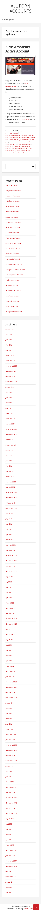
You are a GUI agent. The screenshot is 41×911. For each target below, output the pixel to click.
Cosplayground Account (13, 264)
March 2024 (9, 477)
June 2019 (8, 777)
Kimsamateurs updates (12, 151)
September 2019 (11, 761)
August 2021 (9, 640)
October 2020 (10, 692)
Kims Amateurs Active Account (17, 48)
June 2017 (8, 892)
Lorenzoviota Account (13, 196)
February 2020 (10, 734)
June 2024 (8, 461)
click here (25, 119)
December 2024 (11, 429)
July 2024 (8, 455)
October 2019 (10, 756)
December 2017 (11, 861)
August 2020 (9, 703)
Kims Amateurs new (11, 137)
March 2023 (9, 540)
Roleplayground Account (14, 275)
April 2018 (8, 840)
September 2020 (11, 698)
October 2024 (10, 440)
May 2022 (8, 592)
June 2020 (8, 713)
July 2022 (8, 582)
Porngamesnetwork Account (15, 269)
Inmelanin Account (12, 254)
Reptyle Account (11, 185)
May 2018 (8, 834)
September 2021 (11, 634)
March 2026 (9, 355)
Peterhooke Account (12, 201)
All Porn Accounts (20, 8)
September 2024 (11, 445)
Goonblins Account (12, 233)
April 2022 (8, 598)
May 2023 (8, 529)
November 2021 (11, 624)
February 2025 (10, 419)
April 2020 (8, 724)
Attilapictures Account (13, 243)
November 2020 (11, 687)
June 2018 (8, 829)
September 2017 (11, 877)
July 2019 (8, 771)
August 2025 (9, 387)
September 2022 (11, 571)
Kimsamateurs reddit (12, 148)
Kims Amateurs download (25, 135)
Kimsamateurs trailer (25, 148)
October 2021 (10, 629)
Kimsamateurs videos (19, 153)
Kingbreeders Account (13, 191)
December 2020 (11, 682)
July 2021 (8, 645)
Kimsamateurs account (24, 144)
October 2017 (10, 871)
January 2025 (10, 424)
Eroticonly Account (12, 212)
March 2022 (9, 603)
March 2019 (9, 782)
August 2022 (9, 577)
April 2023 (8, 534)
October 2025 (10, 377)
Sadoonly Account (11, 217)
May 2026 (8, 345)
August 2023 (9, 513)
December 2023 (11, 492)
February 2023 (10, 545)
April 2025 (8, 408)
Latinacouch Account (12, 248)
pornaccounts (26, 131)
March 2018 (9, 845)
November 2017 (11, 866)
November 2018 (11, 803)
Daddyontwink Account (13, 312)
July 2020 (8, 708)
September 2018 (11, 813)
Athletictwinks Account (13, 306)
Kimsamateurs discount (12, 146)
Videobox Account (11, 285)
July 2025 (8, 392)
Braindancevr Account (13, 222)
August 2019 (9, 766)
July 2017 (8, 887)
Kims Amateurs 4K (11, 135)
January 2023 (10, 550)
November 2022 (11, 561)
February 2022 (10, 608)
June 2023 (8, 524)
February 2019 (10, 787)
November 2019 (11, 750)
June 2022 (8, 587)
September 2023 (11, 508)
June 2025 (8, 398)
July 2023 (8, 519)
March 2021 (9, 666)
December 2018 (11, 798)
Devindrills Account (12, 206)
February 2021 (10, 671)
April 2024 (8, 471)
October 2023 (10, 503)
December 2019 (11, 745)
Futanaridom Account (13, 227)
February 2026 (10, 361)
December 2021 (11, 619)
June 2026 (8, 340)
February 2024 (10, 482)
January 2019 (10, 792)
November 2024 (11, 434)
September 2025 (11, 382)
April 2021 (8, 661)
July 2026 (8, 334)
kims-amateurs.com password (18, 142)
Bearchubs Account (12, 301)
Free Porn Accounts (11, 133)
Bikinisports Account (12, 259)
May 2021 (8, 655)
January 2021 (10, 677)
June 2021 (8, 650)
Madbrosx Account (12, 280)
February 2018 (10, 850)
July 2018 (8, 824)
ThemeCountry (29, 908)
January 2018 (10, 856)
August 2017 (9, 882)
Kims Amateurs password (27, 137)
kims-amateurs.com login (13, 140)
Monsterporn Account (13, 238)
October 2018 (10, 808)
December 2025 (11, 366)
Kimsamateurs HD (26, 146)
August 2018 (9, 819)
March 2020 (9, 729)
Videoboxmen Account (13, 291)
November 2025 (11, 371)
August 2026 (9, 329)
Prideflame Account (12, 296)
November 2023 (11, 498)
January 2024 (10, 487)
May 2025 (8, 403)
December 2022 (11, 555)
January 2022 (10, 613)
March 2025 (9, 413)
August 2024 (9, 450)
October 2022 (10, 566)
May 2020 (8, 719)
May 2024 (8, 466)
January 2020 (10, 740)
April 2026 (8, 350)
